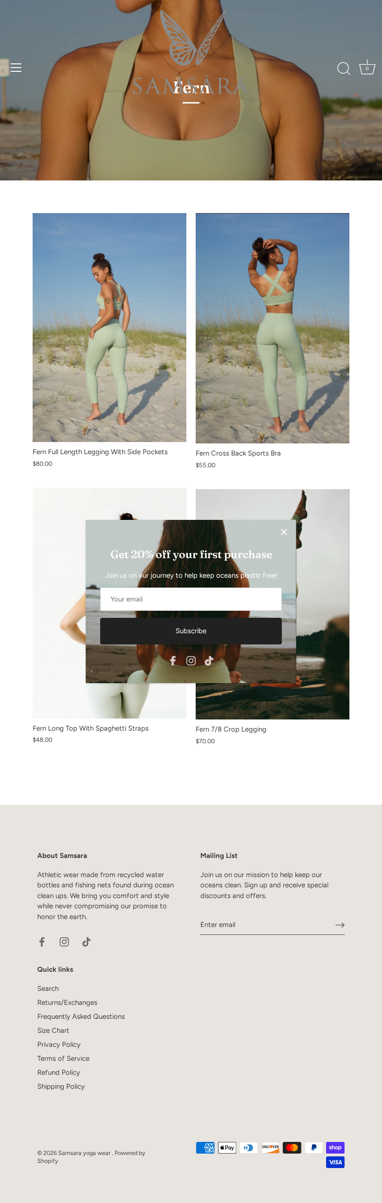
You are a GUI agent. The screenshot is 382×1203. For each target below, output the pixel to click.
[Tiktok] (209, 660)
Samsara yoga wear (85, 1152)
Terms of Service (63, 1058)
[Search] (344, 69)
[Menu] (16, 67)
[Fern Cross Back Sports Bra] (272, 328)
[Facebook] (172, 660)
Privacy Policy (59, 1044)
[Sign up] (340, 925)
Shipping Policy (61, 1086)
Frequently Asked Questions (81, 1016)
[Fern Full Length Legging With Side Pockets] (109, 327)
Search (48, 988)
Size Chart (53, 1030)
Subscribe (191, 631)
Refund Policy (58, 1072)
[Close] (284, 532)
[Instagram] (191, 660)
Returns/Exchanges (67, 1002)
